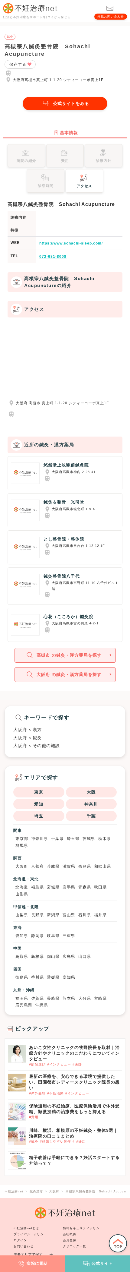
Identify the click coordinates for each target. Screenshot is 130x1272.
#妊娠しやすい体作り (57, 1141)
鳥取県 (21, 956)
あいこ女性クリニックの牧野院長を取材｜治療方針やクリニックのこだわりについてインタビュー (74, 1053)
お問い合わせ (24, 1246)
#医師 (77, 1064)
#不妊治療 (55, 1093)
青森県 (84, 887)
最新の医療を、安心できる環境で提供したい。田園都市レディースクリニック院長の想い (74, 1082)
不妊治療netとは (26, 1228)
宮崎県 (100, 998)
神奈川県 (39, 838)
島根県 (37, 956)
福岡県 (21, 998)
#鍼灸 (33, 1141)
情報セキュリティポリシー (83, 1228)
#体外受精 (37, 1093)
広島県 (69, 956)
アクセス (84, 186)
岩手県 (69, 887)
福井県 (100, 915)
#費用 (33, 1117)
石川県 (84, 915)
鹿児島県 (23, 1005)
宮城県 (53, 887)
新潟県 (53, 915)
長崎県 (53, 998)
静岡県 (37, 935)
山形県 (21, 894)
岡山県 (53, 956)
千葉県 (57, 838)
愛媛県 (53, 977)
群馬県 (21, 845)
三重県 (69, 935)
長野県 (37, 915)
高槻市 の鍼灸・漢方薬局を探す (69, 655)
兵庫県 (53, 866)
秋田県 (100, 887)
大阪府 (21, 866)
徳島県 (21, 977)
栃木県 (104, 838)
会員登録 (69, 1240)
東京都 (21, 838)
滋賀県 (69, 866)
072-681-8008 (53, 256)
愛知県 (21, 935)
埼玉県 (73, 838)
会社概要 (69, 1234)
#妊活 (81, 1141)
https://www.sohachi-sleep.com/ (71, 243)
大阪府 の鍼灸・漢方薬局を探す (69, 674)
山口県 (84, 956)
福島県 (37, 887)
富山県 (69, 915)
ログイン (20, 1240)
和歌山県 (102, 866)
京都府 (37, 866)
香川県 (37, 977)
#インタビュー (59, 1064)
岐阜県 (53, 935)
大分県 (84, 998)
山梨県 (21, 915)
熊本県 (69, 998)
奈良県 (84, 866)
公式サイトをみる (71, 103)
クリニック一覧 (74, 1246)
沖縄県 (41, 1005)
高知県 (69, 977)
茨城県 (89, 838)
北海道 (21, 887)
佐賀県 (37, 998)
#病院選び (37, 1064)
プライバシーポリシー (30, 1234)
